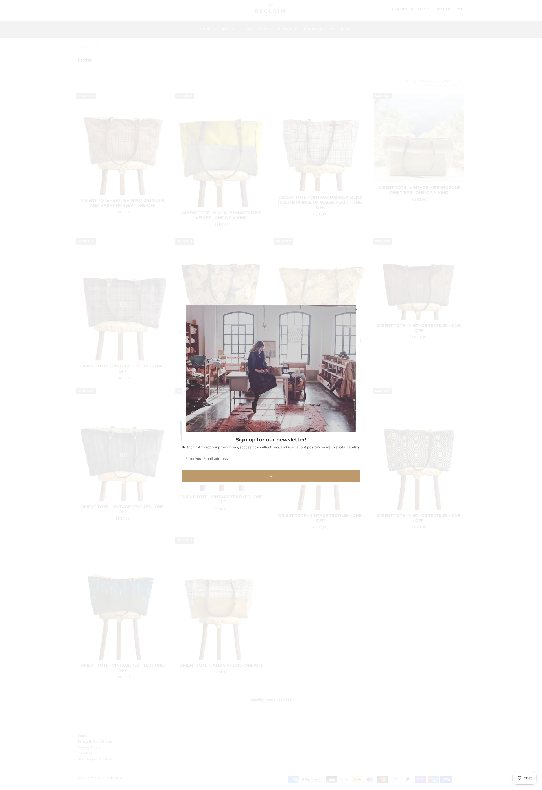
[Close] (356, 309)
